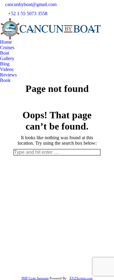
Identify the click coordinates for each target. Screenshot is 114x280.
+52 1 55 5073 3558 (27, 13)
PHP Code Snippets (35, 278)
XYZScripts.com (81, 278)
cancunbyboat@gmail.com (31, 4)
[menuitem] (6, 42)
